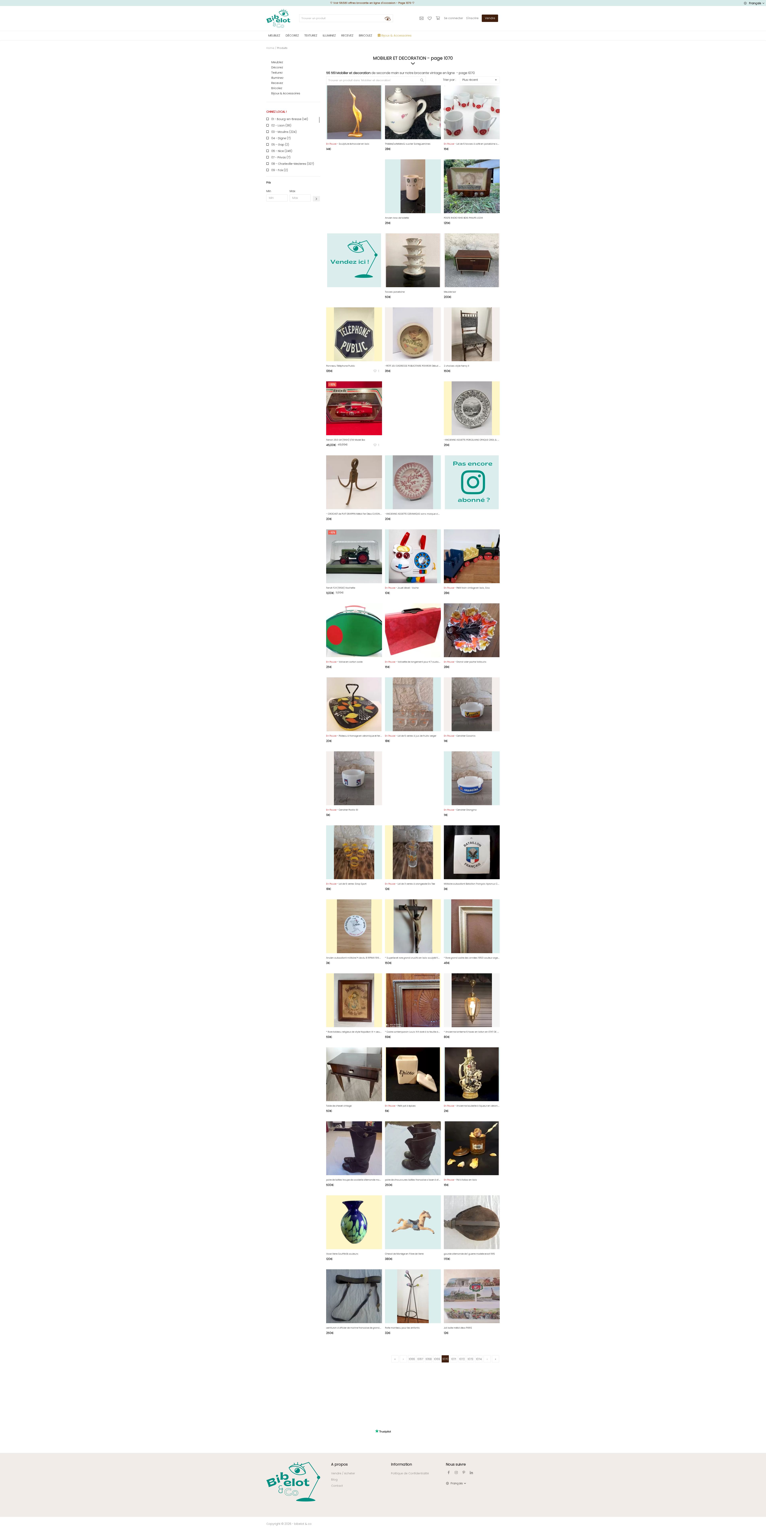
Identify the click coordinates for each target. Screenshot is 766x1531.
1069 (437, 1359)
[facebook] (448, 1472)
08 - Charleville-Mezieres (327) (292, 164)
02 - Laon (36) (281, 125)
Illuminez (277, 78)
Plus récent (470, 80)
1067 (420, 1359)
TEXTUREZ (310, 35)
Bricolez (276, 88)
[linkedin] (471, 1472)
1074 (479, 1359)
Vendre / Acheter (343, 1473)
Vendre (490, 18)
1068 (428, 1359)
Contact (337, 1486)
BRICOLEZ (365, 35)
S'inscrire (472, 18)
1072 (462, 1359)
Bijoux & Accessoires (285, 93)
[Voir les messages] (422, 18)
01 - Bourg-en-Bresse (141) (289, 119)
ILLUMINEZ (329, 35)
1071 (453, 1359)
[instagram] (456, 1472)
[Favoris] (430, 18)
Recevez (277, 83)
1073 (470, 1359)
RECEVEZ (347, 35)
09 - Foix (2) (279, 170)
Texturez (277, 73)
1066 (412, 1359)
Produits (282, 48)
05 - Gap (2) (280, 145)
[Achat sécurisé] (438, 18)
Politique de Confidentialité (410, 1473)
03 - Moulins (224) (284, 132)
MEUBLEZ (274, 35)
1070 (445, 1359)
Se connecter (453, 18)
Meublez (277, 62)
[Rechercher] (387, 18)
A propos (339, 1464)
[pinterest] (464, 1472)
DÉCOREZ (292, 35)
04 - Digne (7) (281, 138)
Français (755, 3)
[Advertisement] (293, 265)
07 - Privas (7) (280, 157)
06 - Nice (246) (281, 151)
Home (270, 48)
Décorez (277, 67)
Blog (334, 1480)
